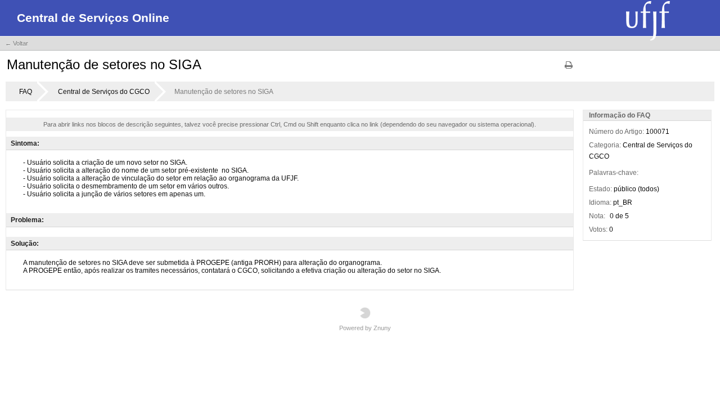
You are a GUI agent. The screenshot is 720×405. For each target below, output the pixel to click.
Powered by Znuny (365, 328)
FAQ (25, 92)
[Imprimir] (569, 69)
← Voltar (16, 43)
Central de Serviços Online (93, 17)
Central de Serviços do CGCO (104, 92)
